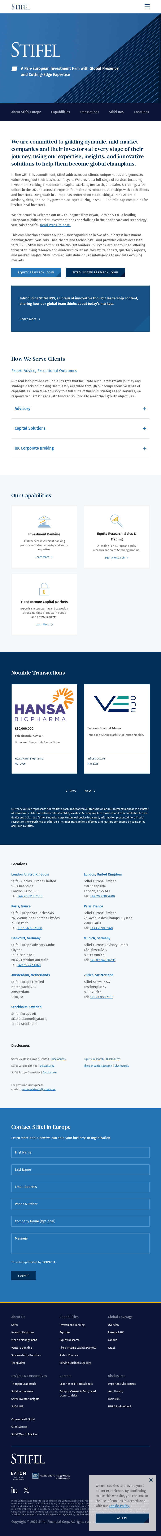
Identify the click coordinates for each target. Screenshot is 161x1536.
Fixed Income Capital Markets (78, 1347)
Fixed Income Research (98, 1065)
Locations (141, 112)
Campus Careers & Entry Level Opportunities (78, 1393)
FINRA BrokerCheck (119, 1406)
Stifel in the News (22, 1391)
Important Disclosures (122, 1383)
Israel (111, 1347)
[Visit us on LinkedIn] (14, 1490)
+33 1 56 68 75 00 (29, 928)
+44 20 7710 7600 (29, 896)
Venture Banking (21, 1347)
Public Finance (69, 1355)
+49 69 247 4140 (29, 965)
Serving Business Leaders (75, 1362)
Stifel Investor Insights (25, 1398)
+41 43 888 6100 (101, 997)
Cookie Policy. (119, 1506)
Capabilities (60, 112)
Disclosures (58, 1059)
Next (88, 791)
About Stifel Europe (26, 112)
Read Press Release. (55, 225)
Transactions (89, 112)
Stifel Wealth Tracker (24, 1434)
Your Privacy (115, 1391)
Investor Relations (22, 1332)
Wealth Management (24, 1340)
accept (122, 1518)
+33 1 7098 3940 (101, 928)
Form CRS (113, 1398)
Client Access (19, 1426)
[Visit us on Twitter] (26, 1490)
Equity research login (36, 272)
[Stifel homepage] (20, 6)
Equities (65, 1332)
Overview (113, 1324)
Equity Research (94, 1059)
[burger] (147, 6)
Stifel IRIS (116, 112)
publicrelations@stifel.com (38, 1089)
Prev (72, 791)
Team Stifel (18, 1362)
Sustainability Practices (26, 1355)
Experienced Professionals (76, 1383)
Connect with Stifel (23, 1419)
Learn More (28, 319)
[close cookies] (151, 1480)
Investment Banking (72, 1324)
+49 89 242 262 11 (103, 960)
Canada (112, 1340)
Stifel (14, 1324)
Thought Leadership (23, 1383)
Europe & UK (116, 1332)
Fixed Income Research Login (95, 272)
